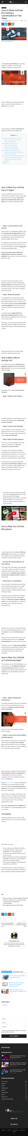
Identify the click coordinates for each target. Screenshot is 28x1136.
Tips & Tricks (7, 5)
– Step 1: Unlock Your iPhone (10, 145)
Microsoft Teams (10, 782)
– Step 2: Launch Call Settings (10, 147)
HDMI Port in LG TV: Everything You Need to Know (21, 925)
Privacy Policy (22, 1130)
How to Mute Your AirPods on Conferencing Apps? (13, 155)
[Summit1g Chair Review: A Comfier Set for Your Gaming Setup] (5, 1071)
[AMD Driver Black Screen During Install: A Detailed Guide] (5, 991)
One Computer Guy (7, 20)
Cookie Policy (15, 1130)
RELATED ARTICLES (6, 972)
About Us (4, 1130)
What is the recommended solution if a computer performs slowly (16, 984)
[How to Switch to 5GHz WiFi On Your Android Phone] (5, 977)
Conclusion (4, 162)
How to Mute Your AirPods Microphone (11, 150)
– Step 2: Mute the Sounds (10, 141)
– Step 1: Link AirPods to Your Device (12, 139)
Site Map (14, 1131)
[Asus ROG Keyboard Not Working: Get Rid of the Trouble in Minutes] (5, 1057)
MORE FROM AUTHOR (18, 972)
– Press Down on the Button (10, 154)
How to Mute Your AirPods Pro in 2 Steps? (11, 138)
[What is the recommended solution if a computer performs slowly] (5, 984)
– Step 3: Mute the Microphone (11, 148)
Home (2, 5)
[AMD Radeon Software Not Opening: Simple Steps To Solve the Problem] (5, 1064)
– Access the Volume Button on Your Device (14, 152)
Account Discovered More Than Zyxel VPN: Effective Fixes (7, 925)
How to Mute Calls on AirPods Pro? (10, 143)
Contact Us (9, 1130)
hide (16, 135)
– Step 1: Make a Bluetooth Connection (13, 157)
